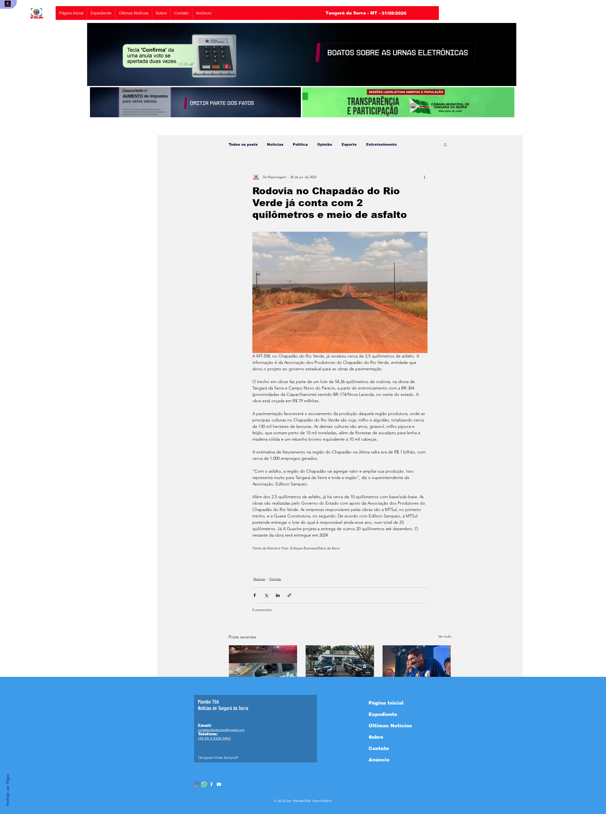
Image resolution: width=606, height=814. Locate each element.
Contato (379, 748)
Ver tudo (444, 636)
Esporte (349, 144)
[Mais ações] (425, 177)
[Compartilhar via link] (289, 595)
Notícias (275, 144)
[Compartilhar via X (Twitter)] (266, 595)
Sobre (376, 737)
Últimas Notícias (390, 725)
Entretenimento (381, 144)
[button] (445, 144)
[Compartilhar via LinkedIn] (278, 595)
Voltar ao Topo (7, 790)
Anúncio (379, 759)
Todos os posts (243, 144)
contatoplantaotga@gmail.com (221, 730)
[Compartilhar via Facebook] (254, 595)
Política (300, 144)
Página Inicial (386, 702)
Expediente (383, 714)
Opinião (324, 144)
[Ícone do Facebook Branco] (211, 784)
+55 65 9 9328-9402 (214, 738)
